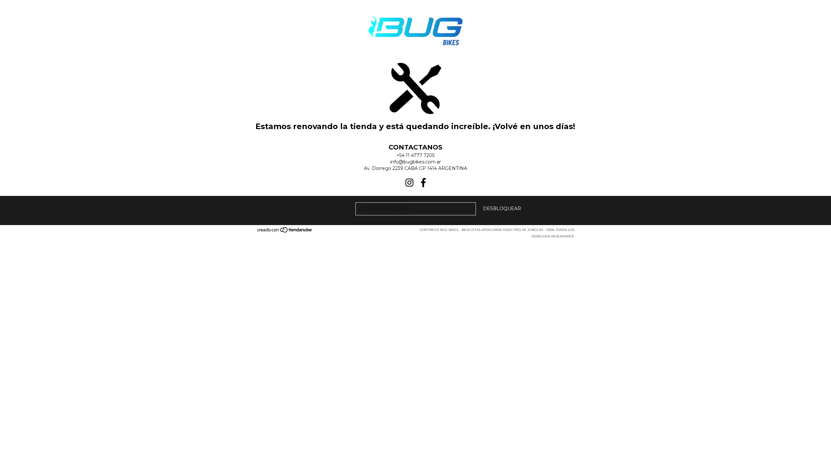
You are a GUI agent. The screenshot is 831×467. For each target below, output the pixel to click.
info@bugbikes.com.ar (415, 162)
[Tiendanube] (284, 232)
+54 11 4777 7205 (415, 155)
